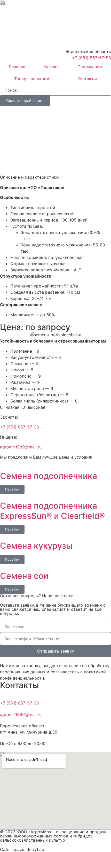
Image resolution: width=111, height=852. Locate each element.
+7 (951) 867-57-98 (19, 427)
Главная (17, 66)
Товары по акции (31, 78)
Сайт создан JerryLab (22, 849)
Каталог (51, 66)
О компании (89, 66)
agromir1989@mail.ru (21, 447)
